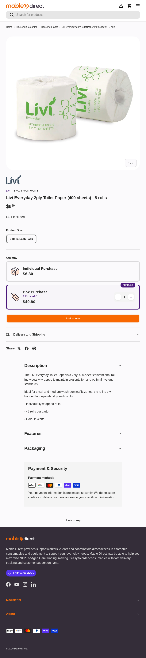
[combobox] (73, 15)
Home (9, 27)
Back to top (73, 520)
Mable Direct (20, 648)
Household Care (49, 27)
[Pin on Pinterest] (34, 348)
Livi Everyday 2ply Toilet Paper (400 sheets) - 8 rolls (88, 27)
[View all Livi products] (13, 176)
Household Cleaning (26, 27)
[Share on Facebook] (26, 348)
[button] (129, 6)
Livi (8, 190)
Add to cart (73, 318)
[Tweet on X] (19, 348)
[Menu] (137, 6)
